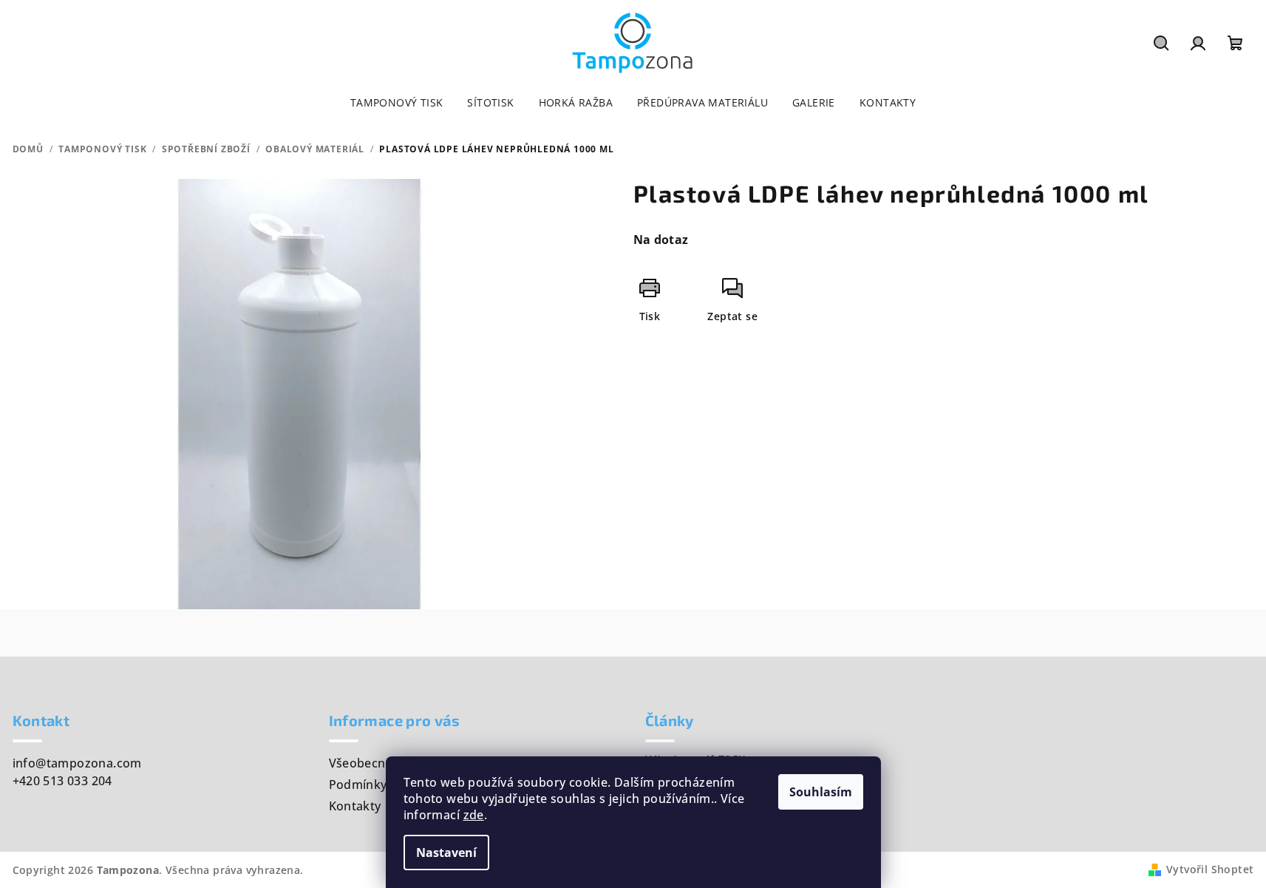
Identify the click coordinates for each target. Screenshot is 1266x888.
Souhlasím (820, 792)
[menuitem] (396, 103)
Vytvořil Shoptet (1209, 869)
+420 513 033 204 (62, 781)
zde (473, 815)
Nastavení (446, 852)
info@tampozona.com (77, 763)
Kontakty (355, 806)
